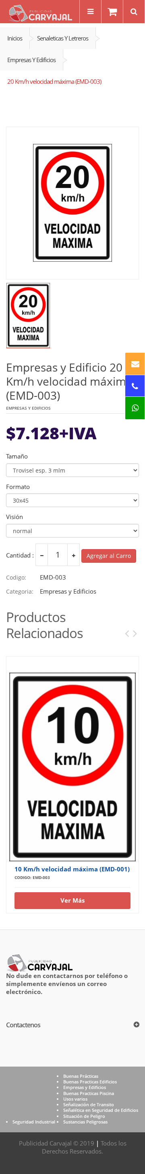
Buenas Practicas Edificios (90, 1082)
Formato (18, 487)
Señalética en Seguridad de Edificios (100, 1110)
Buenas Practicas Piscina (88, 1093)
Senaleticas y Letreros (62, 38)
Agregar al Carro (109, 556)
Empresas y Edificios (31, 60)
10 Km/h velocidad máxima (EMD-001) (72, 869)
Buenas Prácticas (80, 1076)
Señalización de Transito (88, 1104)
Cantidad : (20, 555)
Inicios (14, 38)
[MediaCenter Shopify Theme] (39, 962)
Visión (14, 517)
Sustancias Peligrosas (85, 1122)
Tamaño (17, 456)
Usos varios (75, 1099)
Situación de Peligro (84, 1116)
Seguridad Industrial (33, 1122)
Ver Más (72, 900)
